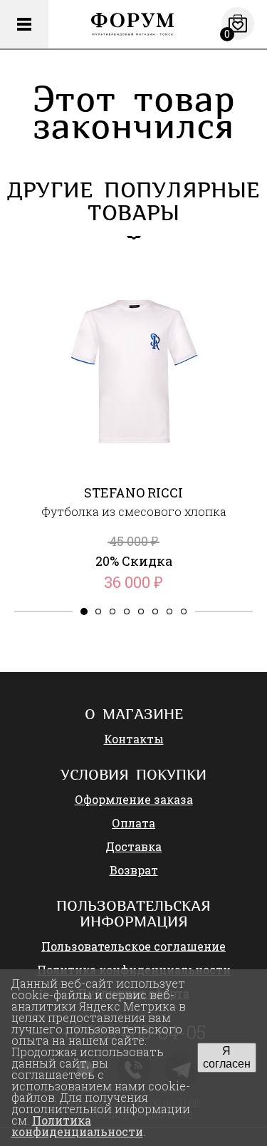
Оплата (133, 822)
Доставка (133, 846)
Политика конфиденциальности (77, 1126)
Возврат (134, 869)
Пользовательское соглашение (133, 946)
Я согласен (227, 1057)
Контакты (134, 738)
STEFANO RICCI (133, 492)
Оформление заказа (134, 799)
